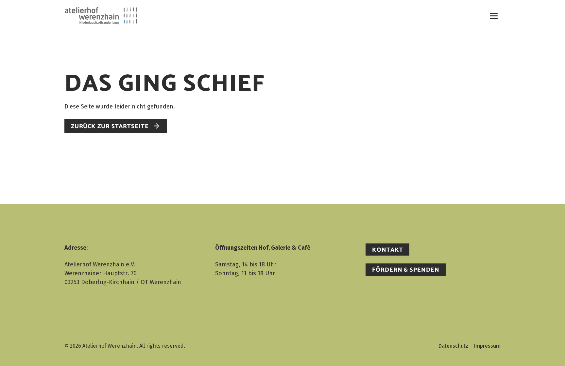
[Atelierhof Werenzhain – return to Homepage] (101, 15)
